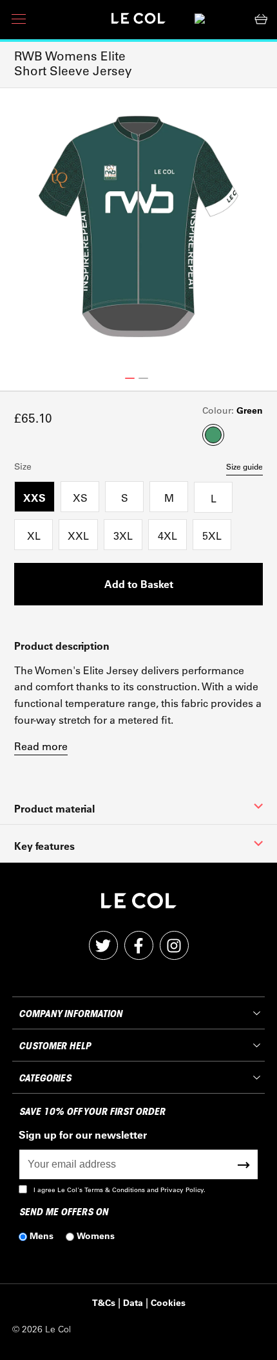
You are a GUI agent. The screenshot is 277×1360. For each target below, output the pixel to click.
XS (80, 497)
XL (34, 535)
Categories (45, 1078)
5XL (212, 535)
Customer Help (55, 1046)
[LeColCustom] (138, 21)
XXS (34, 497)
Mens (41, 1235)
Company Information (70, 1014)
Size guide (244, 466)
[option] (138, 226)
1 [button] (130, 378)
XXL (78, 535)
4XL (167, 535)
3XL (123, 535)
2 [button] (143, 378)
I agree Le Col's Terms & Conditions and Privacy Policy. (119, 1190)
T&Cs (103, 1302)
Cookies (168, 1302)
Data (133, 1302)
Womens (96, 1235)
